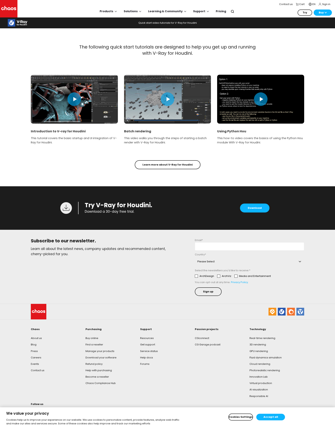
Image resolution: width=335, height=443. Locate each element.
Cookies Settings (241, 417)
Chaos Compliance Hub (100, 383)
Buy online (91, 338)
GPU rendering (259, 351)
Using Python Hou (231, 131)
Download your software (101, 357)
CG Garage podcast (207, 344)
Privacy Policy (239, 282)
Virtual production (261, 383)
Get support (147, 344)
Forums (144, 364)
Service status (149, 351)
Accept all (270, 417)
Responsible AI (259, 396)
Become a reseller (97, 377)
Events (35, 364)
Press (34, 351)
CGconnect (202, 338)
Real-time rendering (262, 338)
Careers (36, 357)
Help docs (146, 357)
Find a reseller (94, 344)
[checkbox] (233, 276)
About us (36, 338)
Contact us (37, 370)
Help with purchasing (98, 370)
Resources (147, 338)
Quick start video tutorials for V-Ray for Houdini (167, 23)
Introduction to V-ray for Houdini (58, 131)
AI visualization (259, 389)
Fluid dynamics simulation (266, 357)
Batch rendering (137, 131)
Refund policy (94, 364)
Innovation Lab (259, 377)
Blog (33, 344)
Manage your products (99, 351)
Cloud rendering (260, 364)
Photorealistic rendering (265, 370)
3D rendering (258, 344)
